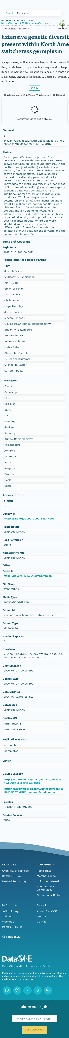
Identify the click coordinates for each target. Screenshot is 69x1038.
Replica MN (10, 718)
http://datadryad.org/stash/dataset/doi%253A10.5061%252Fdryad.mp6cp (34, 781)
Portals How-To (12, 926)
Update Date (10, 678)
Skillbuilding (10, 911)
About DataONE (47, 911)
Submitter (9, 513)
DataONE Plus (11, 875)
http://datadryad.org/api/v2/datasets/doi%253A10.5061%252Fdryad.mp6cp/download (33, 790)
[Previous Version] (6, 29)
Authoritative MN (13, 552)
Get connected (34, 1029)
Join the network (48, 881)
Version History (18, 28)
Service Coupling (13, 815)
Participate (44, 870)
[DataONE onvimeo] (17, 990)
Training (7, 916)
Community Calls (48, 895)
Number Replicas (13, 636)
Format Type (10, 623)
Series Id (8, 571)
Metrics (41, 916)
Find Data (13, 936)
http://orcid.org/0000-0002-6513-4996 (29, 518)
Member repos (46, 875)
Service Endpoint (13, 773)
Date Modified (11, 691)
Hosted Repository (14, 881)
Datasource (10, 704)
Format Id (9, 610)
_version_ (8, 802)
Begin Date (9, 247)
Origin (6, 265)
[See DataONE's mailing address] (48, 990)
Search (10, 13)
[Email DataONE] (27, 990)
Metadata (22, 13)
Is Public (8, 500)
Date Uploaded (12, 665)
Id (4, 135)
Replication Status (14, 739)
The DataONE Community (45, 888)
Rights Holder (11, 526)
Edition (7, 760)
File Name (9, 584)
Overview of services (15, 870)
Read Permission (13, 539)
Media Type (10, 597)
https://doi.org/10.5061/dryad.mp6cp (22, 23)
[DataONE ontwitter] (7, 990)
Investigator (10, 380)
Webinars (8, 921)
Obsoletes (9, 649)
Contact (42, 921)
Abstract (8, 152)
